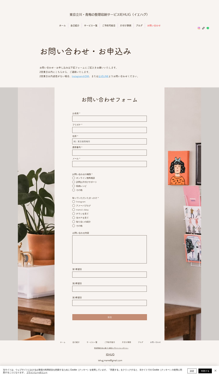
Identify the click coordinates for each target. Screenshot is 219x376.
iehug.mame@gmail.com (110, 360)
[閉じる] (215, 371)
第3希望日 (77, 297)
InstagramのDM (80, 76)
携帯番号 (76, 147)
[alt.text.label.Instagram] (198, 28)
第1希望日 (77, 269)
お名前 (75, 113)
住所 (74, 136)
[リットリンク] (203, 28)
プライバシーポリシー (37, 372)
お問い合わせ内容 (80, 233)
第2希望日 (77, 283)
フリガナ (76, 125)
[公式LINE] (207, 28)
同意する (205, 370)
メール (75, 159)
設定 (192, 370)
